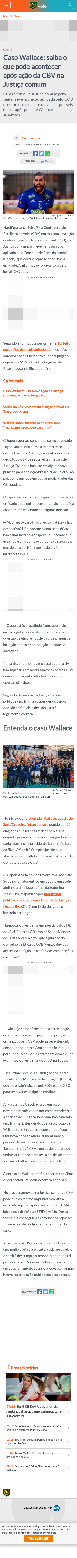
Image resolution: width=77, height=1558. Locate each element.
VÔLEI (7, 50)
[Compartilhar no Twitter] (41, 154)
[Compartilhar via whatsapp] (47, 153)
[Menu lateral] (7, 5)
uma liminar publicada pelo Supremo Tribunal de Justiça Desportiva (36, 900)
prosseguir (38, 1539)
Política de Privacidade (43, 1532)
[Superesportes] (32, 6)
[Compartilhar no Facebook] (35, 154)
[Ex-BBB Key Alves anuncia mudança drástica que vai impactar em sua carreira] (38, 1387)
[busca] (70, 5)
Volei (17, 16)
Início (6, 16)
